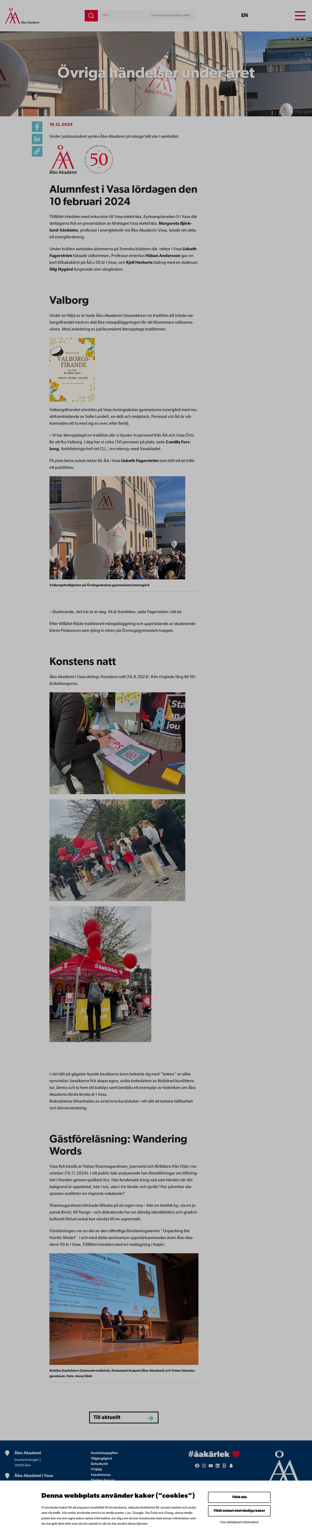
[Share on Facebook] (37, 126)
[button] (37, 151)
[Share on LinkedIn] (37, 139)
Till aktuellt (106, 1417)
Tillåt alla (239, 1497)
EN (244, 15)
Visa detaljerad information (239, 1522)
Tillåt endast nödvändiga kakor (239, 1511)
